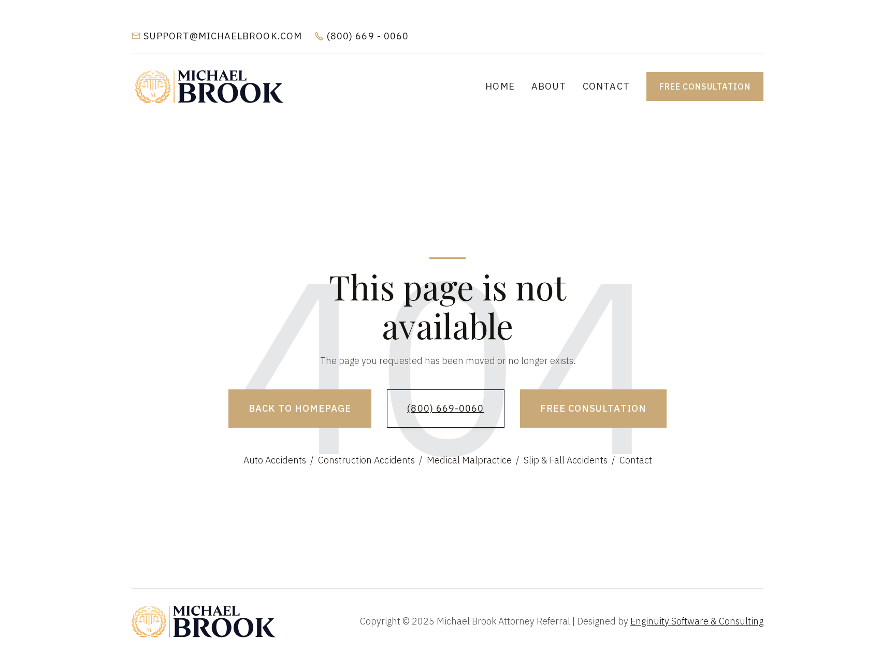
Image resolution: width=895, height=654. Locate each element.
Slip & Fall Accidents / (569, 460)
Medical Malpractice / (473, 460)
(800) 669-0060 (445, 408)
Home (499, 86)
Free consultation (704, 86)
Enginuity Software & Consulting (696, 621)
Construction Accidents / (370, 460)
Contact (606, 86)
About (548, 86)
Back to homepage (300, 408)
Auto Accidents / (278, 460)
